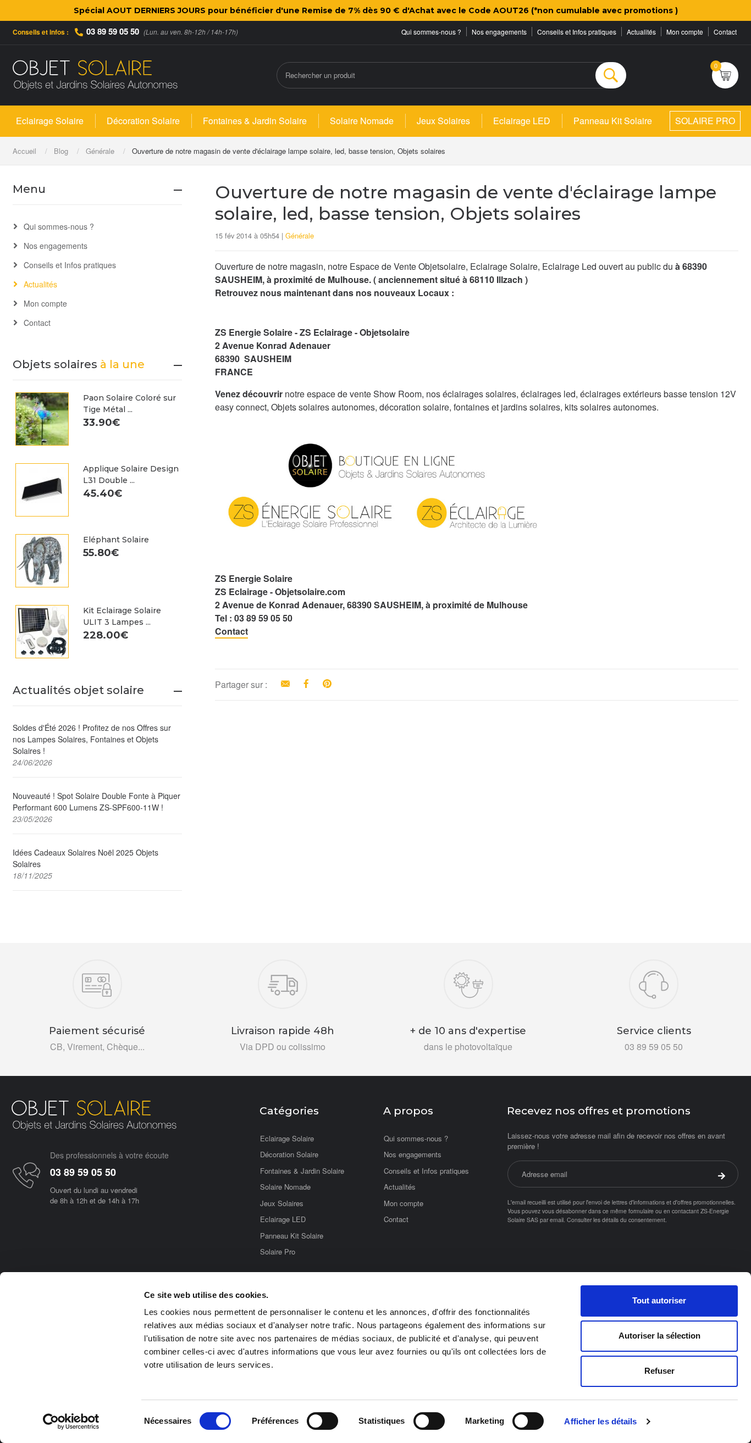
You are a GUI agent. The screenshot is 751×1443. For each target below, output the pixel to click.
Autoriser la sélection (659, 1335)
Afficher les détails (600, 1421)
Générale (299, 235)
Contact (725, 31)
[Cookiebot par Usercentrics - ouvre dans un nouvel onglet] (71, 1421)
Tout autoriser (659, 1300)
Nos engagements (499, 31)
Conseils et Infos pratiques (576, 31)
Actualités (641, 31)
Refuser (659, 1370)
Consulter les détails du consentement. (617, 1220)
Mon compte (684, 31)
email (557, 1220)
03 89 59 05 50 (112, 31)
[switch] (322, 1421)
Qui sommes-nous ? (431, 31)
